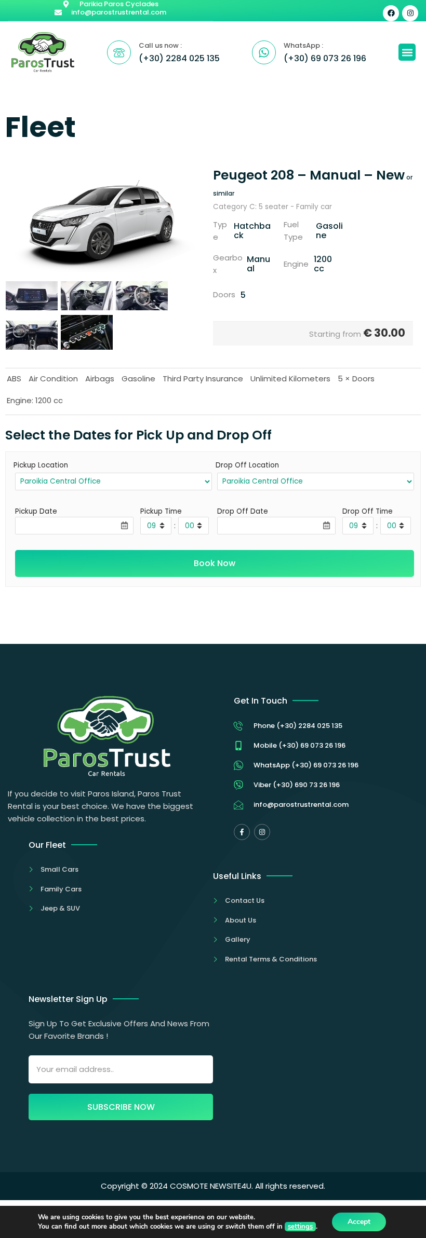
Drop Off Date (242, 511)
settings (300, 1226)
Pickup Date (36, 511)
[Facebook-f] (242, 832)
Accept (359, 1222)
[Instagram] (410, 13)
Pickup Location (41, 465)
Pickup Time (161, 511)
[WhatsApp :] (264, 52)
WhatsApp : (303, 45)
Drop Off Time (367, 511)
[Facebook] (391, 13)
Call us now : (160, 45)
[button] (407, 52)
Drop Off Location (247, 465)
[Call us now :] (119, 52)
